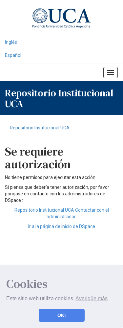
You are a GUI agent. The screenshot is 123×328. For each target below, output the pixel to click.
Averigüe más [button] (91, 298)
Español (13, 55)
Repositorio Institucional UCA (40, 127)
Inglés (11, 42)
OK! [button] (61, 315)
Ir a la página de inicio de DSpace (61, 226)
